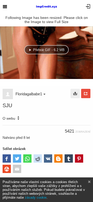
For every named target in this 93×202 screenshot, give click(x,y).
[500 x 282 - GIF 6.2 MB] (75, 93)
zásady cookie (36, 197)
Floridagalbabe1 (29, 94)
